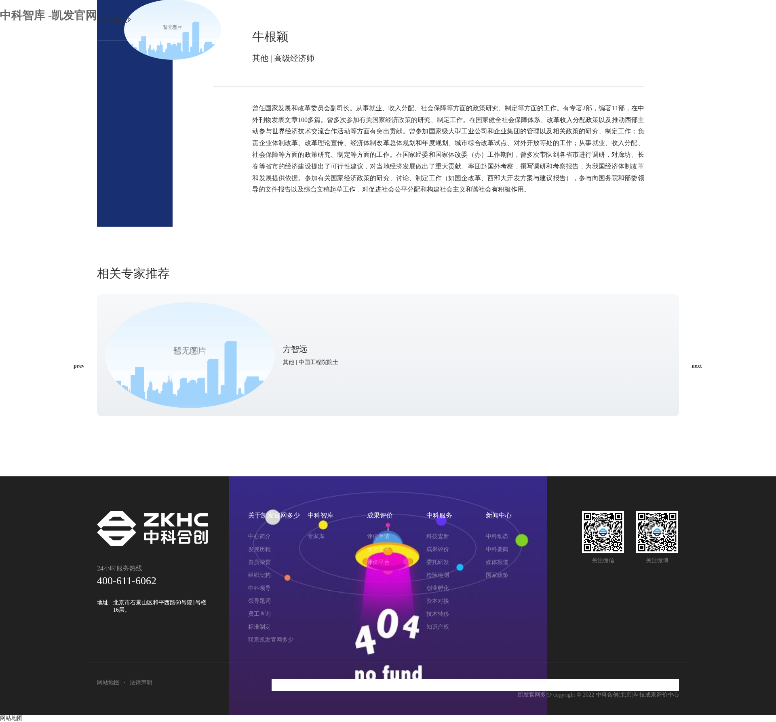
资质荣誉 (259, 562)
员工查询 (259, 614)
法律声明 (141, 683)
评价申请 (378, 536)
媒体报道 (497, 562)
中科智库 (453, 20)
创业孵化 (437, 588)
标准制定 (259, 627)
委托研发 (437, 562)
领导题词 (259, 601)
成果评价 (513, 20)
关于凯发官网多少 (378, 20)
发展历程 (259, 549)
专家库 (316, 536)
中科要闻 (497, 549)
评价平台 (378, 562)
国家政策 (497, 575)
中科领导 (259, 588)
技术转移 (437, 614)
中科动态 (497, 536)
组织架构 (259, 575)
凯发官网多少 (114, 20)
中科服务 (573, 20)
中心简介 (259, 536)
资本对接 (437, 601)
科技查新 (437, 536)
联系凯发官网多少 (270, 640)
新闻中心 (633, 20)
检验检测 (437, 575)
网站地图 (108, 683)
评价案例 (378, 549)
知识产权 (437, 627)
